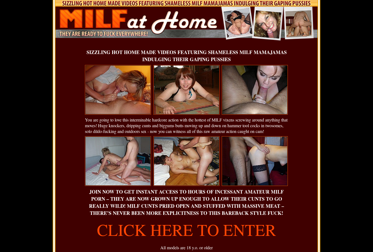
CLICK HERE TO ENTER (186, 230)
